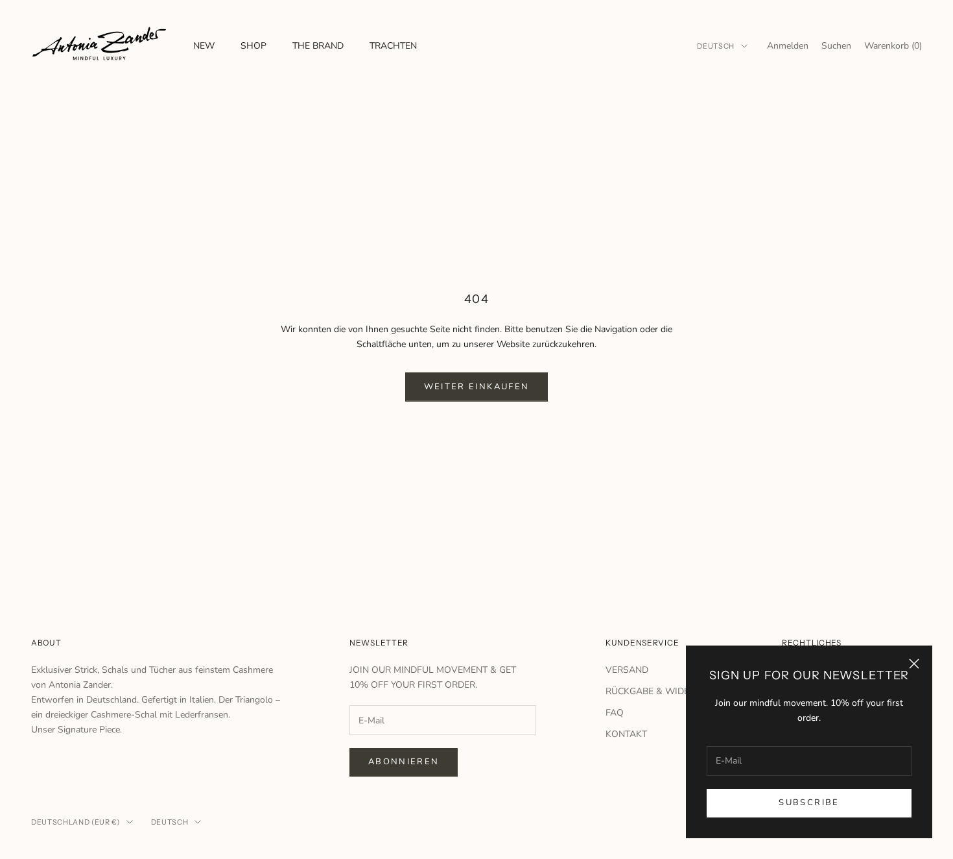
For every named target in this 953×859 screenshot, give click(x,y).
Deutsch (716, 46)
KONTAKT (626, 734)
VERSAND (627, 670)
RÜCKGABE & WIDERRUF (659, 691)
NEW (204, 46)
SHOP (253, 46)
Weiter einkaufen (476, 387)
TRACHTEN (393, 46)
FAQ (615, 713)
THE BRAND (318, 46)
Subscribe (809, 802)
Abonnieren (403, 762)
